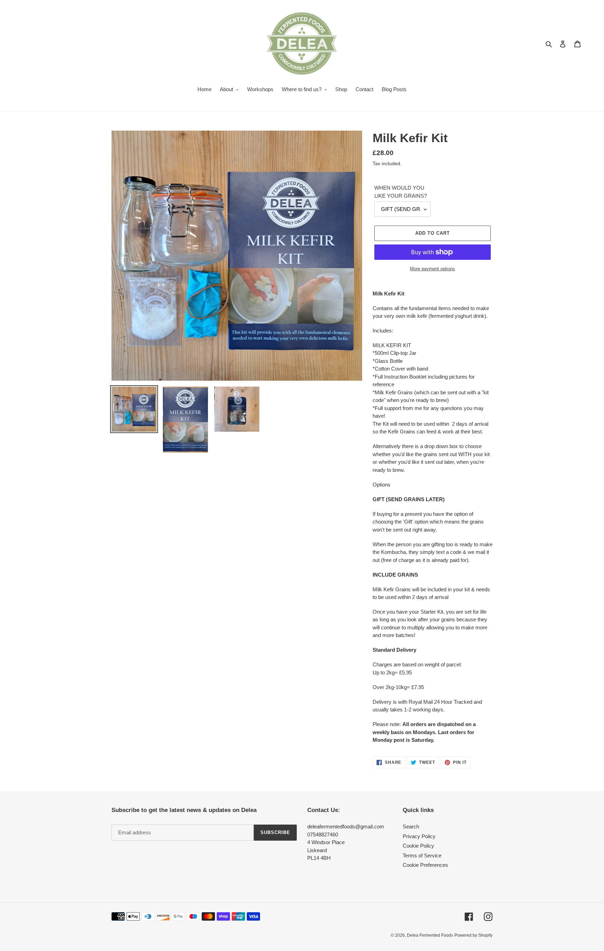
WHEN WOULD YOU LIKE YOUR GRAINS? (400, 192)
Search (411, 826)
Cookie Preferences (425, 865)
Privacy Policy (419, 836)
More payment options (432, 268)
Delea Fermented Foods (430, 935)
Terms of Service (422, 855)
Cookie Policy (418, 846)
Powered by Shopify (473, 935)
